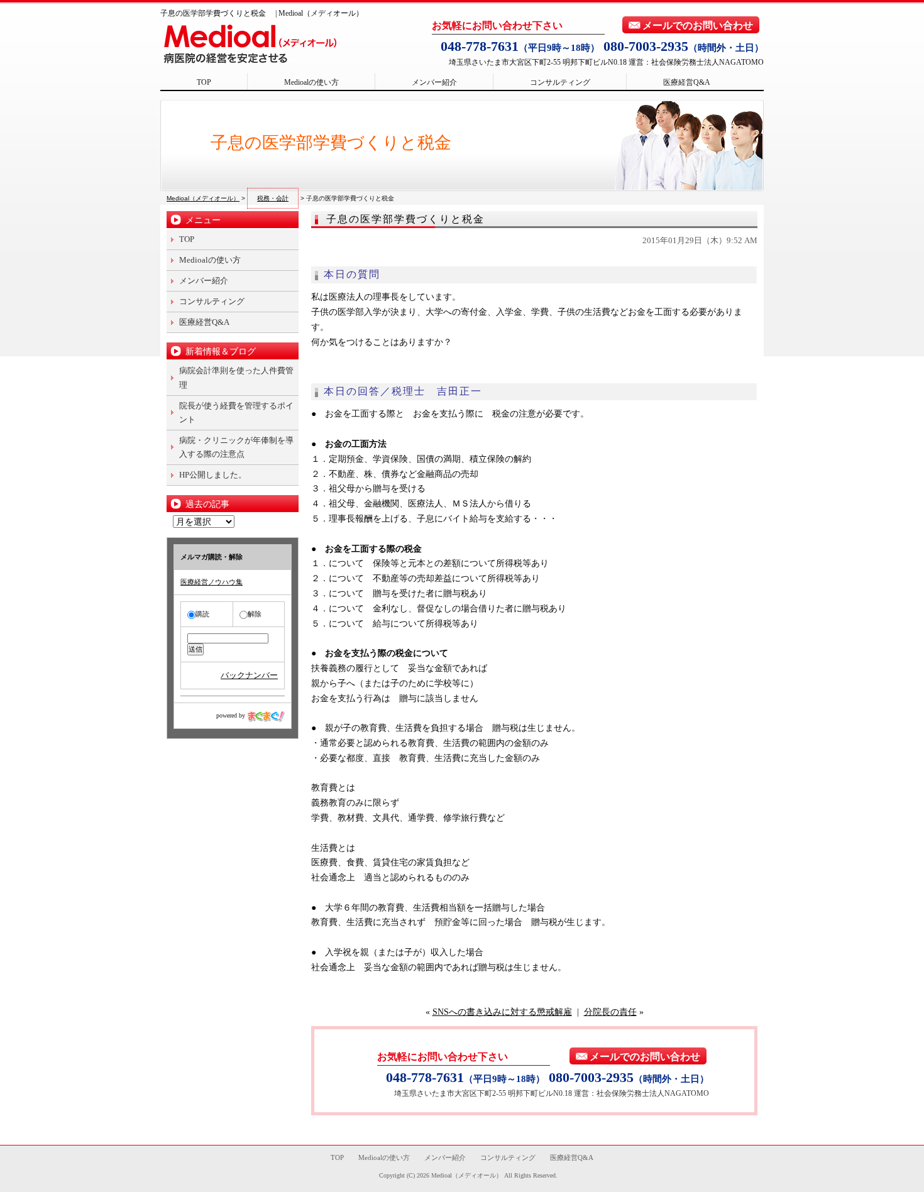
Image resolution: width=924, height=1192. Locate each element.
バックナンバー (249, 675)
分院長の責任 (610, 1012)
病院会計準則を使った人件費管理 (236, 377)
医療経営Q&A (686, 82)
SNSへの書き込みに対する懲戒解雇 (502, 1012)
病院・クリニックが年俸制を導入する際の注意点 (236, 447)
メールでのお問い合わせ (697, 25)
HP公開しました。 (212, 474)
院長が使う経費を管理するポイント (236, 412)
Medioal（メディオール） (466, 1175)
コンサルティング (560, 82)
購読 (202, 614)
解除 (254, 614)
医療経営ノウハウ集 (211, 582)
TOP (204, 82)
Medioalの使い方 (311, 82)
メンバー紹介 (434, 82)
